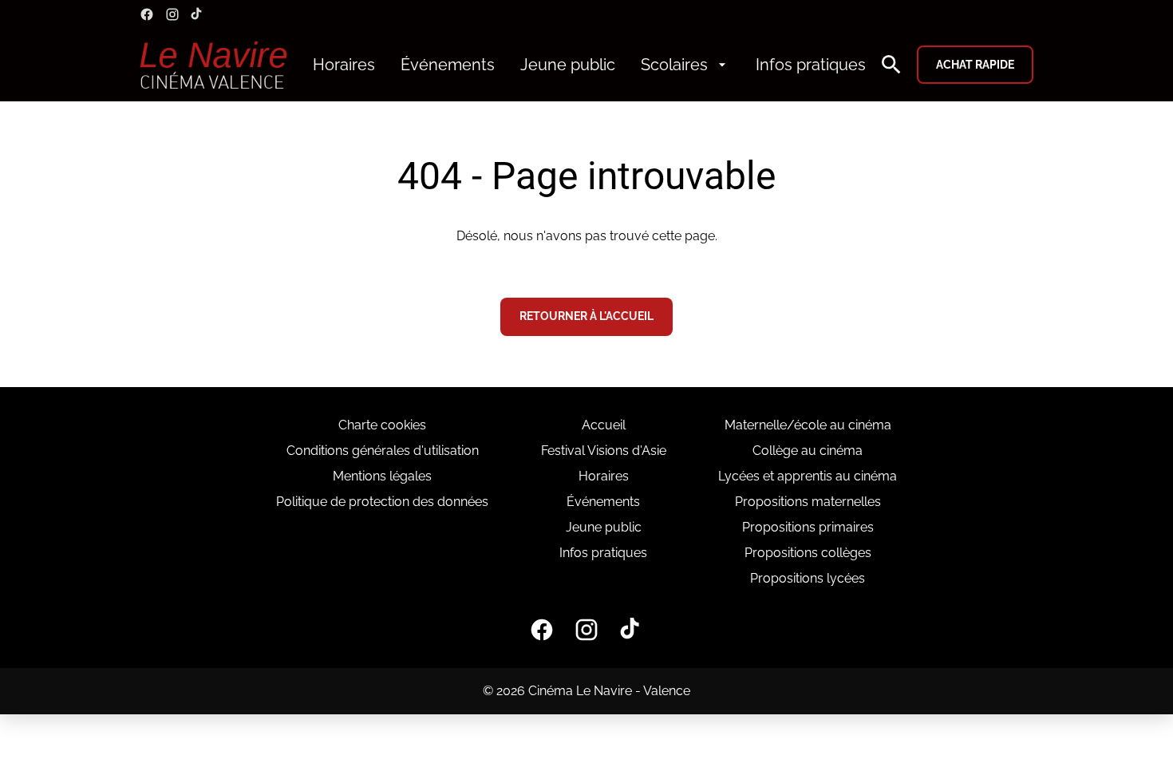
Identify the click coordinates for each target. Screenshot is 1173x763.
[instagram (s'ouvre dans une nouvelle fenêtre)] (172, 14)
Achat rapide (975, 64)
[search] (891, 64)
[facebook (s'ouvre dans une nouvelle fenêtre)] (147, 14)
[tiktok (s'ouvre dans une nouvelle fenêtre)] (197, 14)
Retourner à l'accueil (586, 316)
